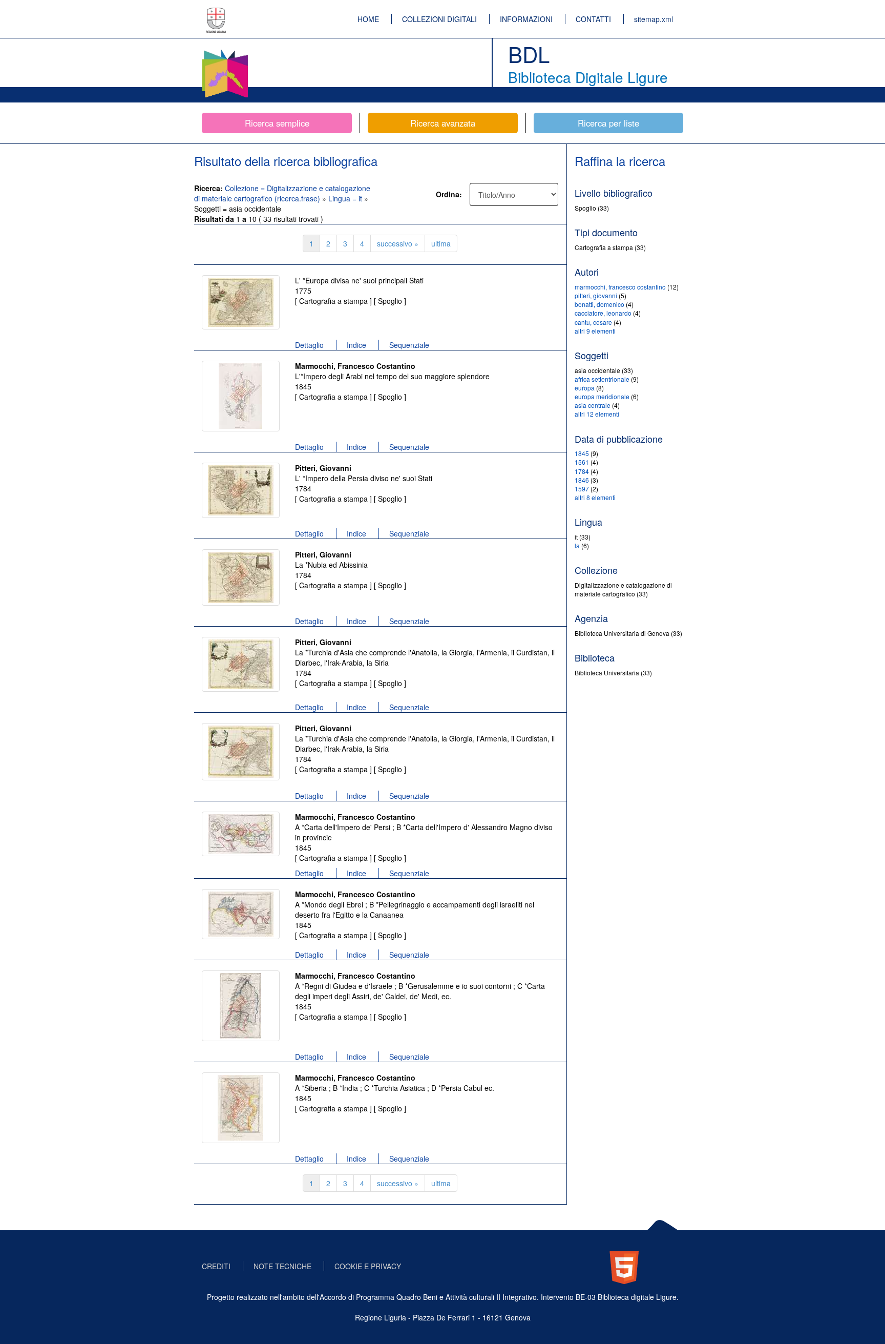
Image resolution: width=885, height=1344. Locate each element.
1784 (582, 471)
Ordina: (449, 194)
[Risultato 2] (240, 396)
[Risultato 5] (240, 664)
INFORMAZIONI (526, 19)
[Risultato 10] (240, 1108)
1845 (582, 453)
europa (585, 387)
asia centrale (592, 405)
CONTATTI (593, 19)
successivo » (397, 243)
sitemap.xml (653, 19)
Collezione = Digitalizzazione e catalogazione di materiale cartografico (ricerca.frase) (282, 193)
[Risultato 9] (240, 1006)
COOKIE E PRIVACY (367, 1266)
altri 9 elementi (595, 330)
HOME (368, 19)
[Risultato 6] (240, 752)
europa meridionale (602, 396)
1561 (582, 462)
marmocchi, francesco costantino (620, 286)
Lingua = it (346, 198)
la (577, 545)
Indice (356, 345)
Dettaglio (309, 345)
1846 (582, 479)
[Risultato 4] (240, 577)
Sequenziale (409, 345)
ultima (441, 243)
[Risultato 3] (240, 490)
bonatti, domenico (599, 304)
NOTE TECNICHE (282, 1266)
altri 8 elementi (595, 497)
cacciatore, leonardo (603, 312)
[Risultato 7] (240, 834)
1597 (582, 488)
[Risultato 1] (240, 302)
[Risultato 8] (240, 914)
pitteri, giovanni (596, 295)
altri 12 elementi (597, 413)
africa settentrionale (602, 379)
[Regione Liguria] (216, 13)
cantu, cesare (593, 322)
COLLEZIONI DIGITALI (439, 19)
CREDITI (216, 1266)
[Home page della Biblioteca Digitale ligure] (225, 51)
